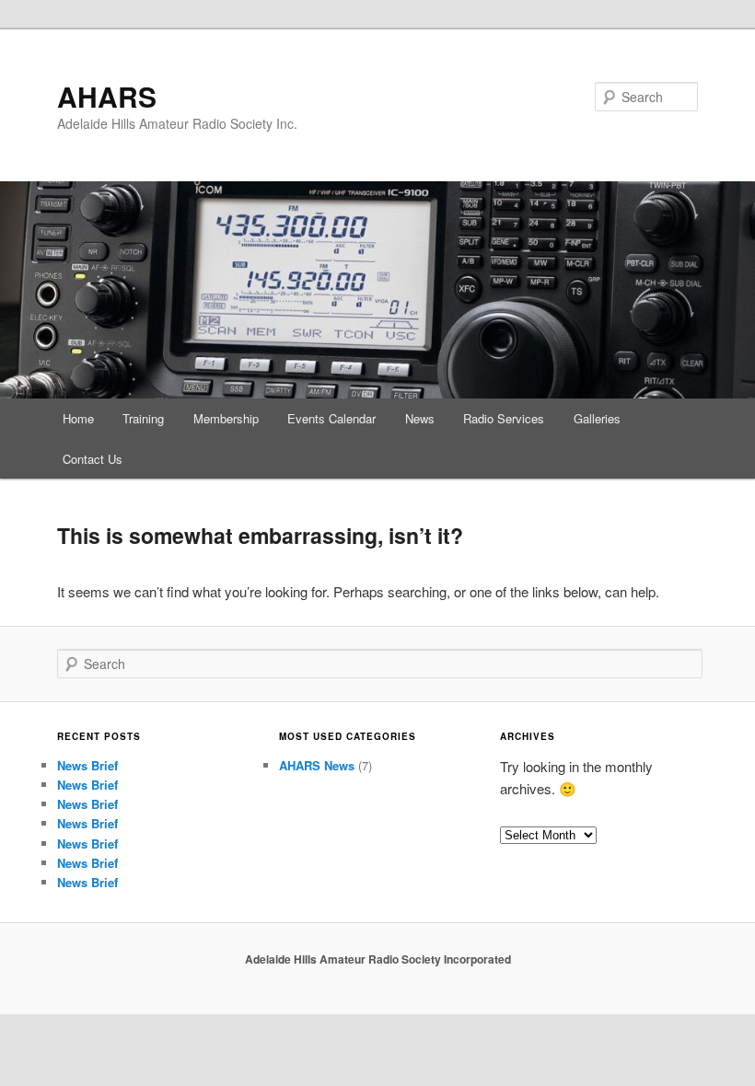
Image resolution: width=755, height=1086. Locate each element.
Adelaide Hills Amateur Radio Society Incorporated (378, 959)
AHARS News (316, 765)
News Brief (87, 765)
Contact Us (92, 459)
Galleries (597, 418)
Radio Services (503, 418)
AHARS (107, 96)
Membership (226, 418)
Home (78, 418)
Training (143, 418)
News (420, 418)
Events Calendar (331, 418)
